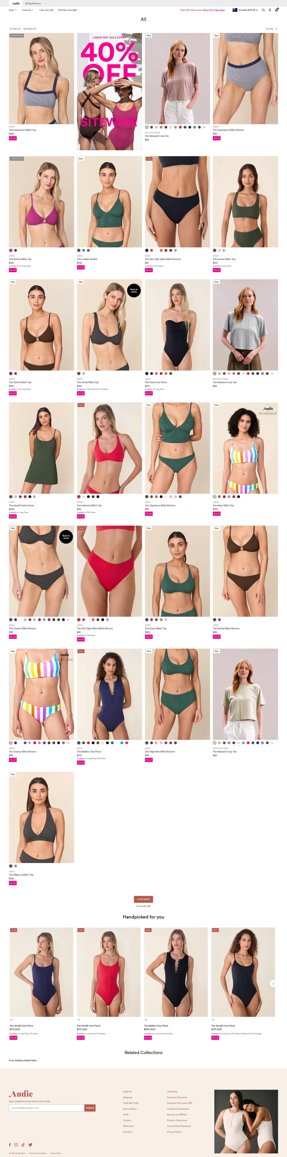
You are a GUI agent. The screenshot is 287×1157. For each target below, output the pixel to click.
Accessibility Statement (179, 1126)
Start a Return (130, 1109)
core (149, 159)
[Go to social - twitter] (30, 1144)
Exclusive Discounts (177, 1097)
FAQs (126, 1114)
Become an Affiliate (177, 1114)
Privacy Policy (174, 1132)
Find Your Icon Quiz (67, 10)
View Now (220, 10)
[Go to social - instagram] (16, 1145)
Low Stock (17, 35)
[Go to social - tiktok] (23, 1145)
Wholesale (128, 1126)
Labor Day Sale (46, 10)
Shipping (127, 1097)
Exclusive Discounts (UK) (179, 1103)
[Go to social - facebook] (10, 1145)
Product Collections (177, 1120)
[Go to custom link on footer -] (246, 1121)
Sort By (269, 29)
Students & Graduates (178, 1109)
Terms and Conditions (37, 1153)
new (149, 35)
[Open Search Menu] (263, 10)
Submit (90, 1108)
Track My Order (131, 1103)
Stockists (127, 1132)
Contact (127, 1120)
